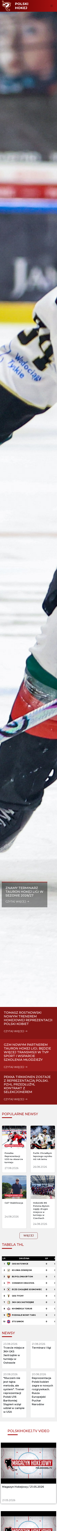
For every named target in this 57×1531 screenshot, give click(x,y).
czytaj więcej (16, 901)
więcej (28, 1235)
